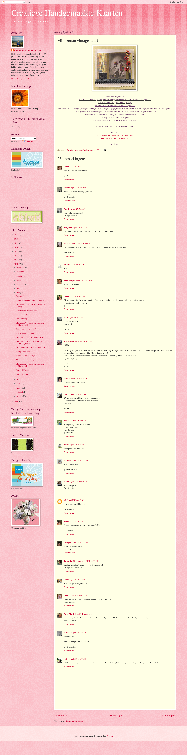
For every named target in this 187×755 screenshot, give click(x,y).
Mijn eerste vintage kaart (25, 374)
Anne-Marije (69, 614)
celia (66, 659)
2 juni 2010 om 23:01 (78, 579)
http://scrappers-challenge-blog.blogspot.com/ (115, 135)
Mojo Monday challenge (25, 359)
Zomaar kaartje (22, 318)
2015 (16, 243)
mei (18, 379)
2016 (16, 238)
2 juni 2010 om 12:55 (78, 444)
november (21, 271)
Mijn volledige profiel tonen (22, 78)
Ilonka (66, 166)
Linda (66, 296)
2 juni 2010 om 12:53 (79, 420)
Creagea (67, 542)
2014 (16, 247)
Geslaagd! (20, 296)
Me (65, 500)
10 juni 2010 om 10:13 (79, 632)
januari (19, 396)
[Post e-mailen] (105, 150)
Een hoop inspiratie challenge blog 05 (30, 300)
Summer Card (21, 314)
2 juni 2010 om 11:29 (79, 378)
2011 (16, 259)
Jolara (66, 444)
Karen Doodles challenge (25, 333)
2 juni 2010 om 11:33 (77, 394)
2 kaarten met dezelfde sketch (27, 310)
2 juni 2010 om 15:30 (79, 460)
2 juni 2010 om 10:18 (84, 280)
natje (66, 317)
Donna (66, 595)
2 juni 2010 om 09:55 (84, 243)
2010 (16, 264)
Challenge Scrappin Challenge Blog (29, 337)
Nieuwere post (61, 715)
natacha (67, 420)
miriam (67, 632)
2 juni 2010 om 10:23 (78, 296)
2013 (16, 251)
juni (18, 292)
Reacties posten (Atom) (74, 721)
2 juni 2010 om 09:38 (78, 166)
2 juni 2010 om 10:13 (79, 264)
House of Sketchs (22, 370)
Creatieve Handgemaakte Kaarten (67, 12)
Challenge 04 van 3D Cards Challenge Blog (30, 305)
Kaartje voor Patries (23, 351)
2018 (16, 234)
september (21, 280)
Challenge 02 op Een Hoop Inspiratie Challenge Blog (30, 365)
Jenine (66, 521)
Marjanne (68, 227)
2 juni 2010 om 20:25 (78, 521)
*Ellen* (67, 378)
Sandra (67, 187)
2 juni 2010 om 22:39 (90, 561)
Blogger (110, 736)
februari (20, 392)
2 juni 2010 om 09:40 (79, 187)
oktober (20, 276)
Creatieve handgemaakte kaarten (27, 50)
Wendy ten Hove (70, 341)
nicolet (66, 481)
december (21, 267)
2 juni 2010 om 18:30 (78, 481)
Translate (29, 141)
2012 (16, 255)
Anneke (67, 209)
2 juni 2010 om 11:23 (77, 317)
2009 (16, 401)
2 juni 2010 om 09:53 (81, 227)
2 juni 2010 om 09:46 (79, 209)
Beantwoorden (69, 179)
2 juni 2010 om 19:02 (75, 500)
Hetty (66, 394)
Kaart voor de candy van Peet (27, 329)
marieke (67, 460)
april (19, 383)
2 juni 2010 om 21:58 (79, 542)
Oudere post (169, 715)
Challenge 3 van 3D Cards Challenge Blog (32, 347)
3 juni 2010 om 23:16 (83, 614)
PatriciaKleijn (69, 243)
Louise (66, 579)
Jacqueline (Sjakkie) (72, 561)
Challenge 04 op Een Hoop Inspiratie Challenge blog (30, 323)
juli (18, 288)
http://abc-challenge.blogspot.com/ (114, 138)
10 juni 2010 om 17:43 (77, 659)
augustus (20, 284)
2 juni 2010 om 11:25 (86, 341)
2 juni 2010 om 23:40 (78, 595)
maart (19, 387)
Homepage (116, 715)
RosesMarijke (69, 280)
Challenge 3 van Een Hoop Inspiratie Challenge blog (30, 342)
